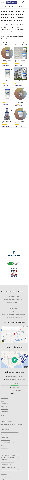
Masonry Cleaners (5, 434)
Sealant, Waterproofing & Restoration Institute (14, 314)
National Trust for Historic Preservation (14, 299)
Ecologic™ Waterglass (7, 101)
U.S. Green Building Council (13, 302)
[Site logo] (11, 2)
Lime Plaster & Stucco (6, 426)
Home (2, 36)
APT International (14, 308)
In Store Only (4, 448)
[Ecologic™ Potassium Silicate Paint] (20, 53)
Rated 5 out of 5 (12, 44)
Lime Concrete (5, 429)
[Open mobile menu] (26, 2)
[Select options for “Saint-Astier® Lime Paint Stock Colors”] (11, 110)
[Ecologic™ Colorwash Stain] (7, 73)
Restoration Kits (5, 440)
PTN (14, 305)
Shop (6, 6)
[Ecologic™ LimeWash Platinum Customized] (20, 114)
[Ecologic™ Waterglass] (7, 94)
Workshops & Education (7, 442)
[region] (14, 263)
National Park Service (14, 296)
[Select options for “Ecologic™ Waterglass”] (11, 89)
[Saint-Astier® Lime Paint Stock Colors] (7, 114)
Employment (4, 411)
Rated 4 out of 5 (23, 44)
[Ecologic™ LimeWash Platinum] (20, 73)
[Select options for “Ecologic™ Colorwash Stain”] (11, 69)
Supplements (4, 437)
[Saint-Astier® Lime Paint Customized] (20, 94)
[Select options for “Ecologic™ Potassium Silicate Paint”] (24, 49)
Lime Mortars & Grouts (7, 421)
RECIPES (11, 6)
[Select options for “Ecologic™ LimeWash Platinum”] (24, 69)
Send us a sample (18, 6)
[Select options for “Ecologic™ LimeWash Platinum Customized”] (24, 110)
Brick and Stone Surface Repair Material (11, 424)
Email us (15, 394)
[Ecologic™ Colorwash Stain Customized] (7, 53)
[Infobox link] (1, 2)
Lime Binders (4, 418)
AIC (14, 311)
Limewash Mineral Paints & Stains (9, 432)
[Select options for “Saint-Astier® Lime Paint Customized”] (24, 89)
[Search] (19, 2)
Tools (2, 445)
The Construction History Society (14, 317)
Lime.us (4, 24)
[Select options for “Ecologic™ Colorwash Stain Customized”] (11, 49)
